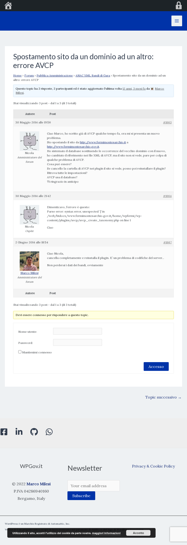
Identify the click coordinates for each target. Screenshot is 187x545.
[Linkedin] (19, 432)
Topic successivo (163, 397)
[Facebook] (4, 432)
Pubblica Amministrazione (55, 75)
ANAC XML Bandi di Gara (92, 75)
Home (17, 75)
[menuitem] (8, 6)
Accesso (156, 366)
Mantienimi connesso (37, 352)
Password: (25, 343)
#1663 (167, 122)
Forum (29, 75)
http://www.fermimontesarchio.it (103, 142)
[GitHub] (34, 432)
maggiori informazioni (106, 533)
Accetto (138, 533)
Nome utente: (27, 331)
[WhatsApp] (49, 432)
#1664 (167, 196)
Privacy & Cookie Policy (153, 466)
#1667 (167, 242)
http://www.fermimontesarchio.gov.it (73, 146)
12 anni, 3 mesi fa (134, 88)
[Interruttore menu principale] (176, 21)
